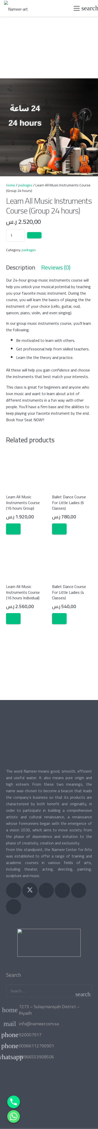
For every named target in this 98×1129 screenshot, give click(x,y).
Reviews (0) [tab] (55, 267)
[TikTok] (13, 906)
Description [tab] (20, 267)
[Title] (78, 890)
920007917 (30, 1035)
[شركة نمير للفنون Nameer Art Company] (16, 8)
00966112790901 (36, 1046)
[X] (29, 890)
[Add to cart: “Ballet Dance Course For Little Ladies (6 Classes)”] (59, 529)
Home (10, 185)
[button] (76, 8)
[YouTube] (62, 890)
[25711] (34, 235)
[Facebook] (13, 890)
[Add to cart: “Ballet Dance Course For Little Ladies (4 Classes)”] (59, 618)
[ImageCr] (49, 943)
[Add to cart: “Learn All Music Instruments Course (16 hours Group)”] (13, 529)
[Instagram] (46, 890)
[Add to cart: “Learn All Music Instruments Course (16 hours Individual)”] (13, 618)
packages (25, 185)
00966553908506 (36, 1057)
